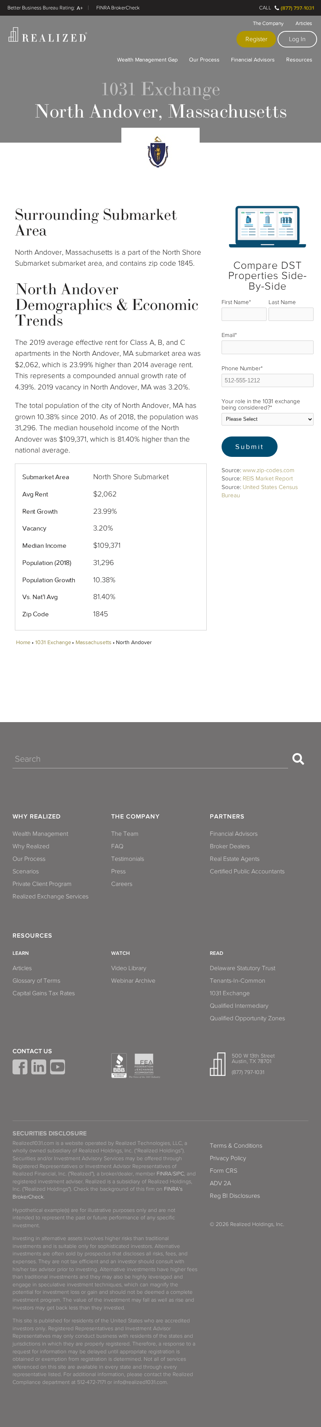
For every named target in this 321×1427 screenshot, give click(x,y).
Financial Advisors (253, 59)
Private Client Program (42, 883)
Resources (299, 59)
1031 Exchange (53, 642)
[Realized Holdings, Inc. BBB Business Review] (119, 1065)
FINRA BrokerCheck (118, 8)
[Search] (298, 759)
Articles (304, 23)
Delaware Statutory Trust (242, 968)
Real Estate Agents (235, 858)
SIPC (178, 1174)
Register (256, 39)
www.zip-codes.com (268, 470)
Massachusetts (93, 642)
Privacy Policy (228, 1158)
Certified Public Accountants (247, 871)
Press (118, 871)
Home (23, 642)
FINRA (164, 1174)
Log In (297, 39)
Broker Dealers (230, 846)
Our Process (204, 59)
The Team (125, 833)
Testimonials (127, 858)
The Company (268, 23)
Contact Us (32, 1051)
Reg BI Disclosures (235, 1195)
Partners (227, 816)
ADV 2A (220, 1183)
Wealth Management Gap (147, 59)
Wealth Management (40, 833)
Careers (121, 883)
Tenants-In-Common (237, 980)
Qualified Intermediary (239, 1005)
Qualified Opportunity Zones (247, 1018)
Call (265, 8)
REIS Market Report (268, 478)
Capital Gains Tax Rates (44, 993)
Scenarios (26, 871)
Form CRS (223, 1170)
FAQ (117, 846)
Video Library (128, 968)
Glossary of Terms (36, 980)
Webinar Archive (133, 980)
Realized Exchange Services (50, 896)
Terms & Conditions (236, 1145)
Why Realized (37, 816)
